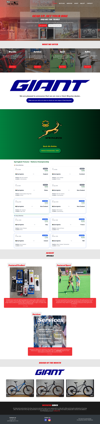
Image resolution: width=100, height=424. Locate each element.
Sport (76, 3)
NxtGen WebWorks (88, 420)
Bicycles (62, 3)
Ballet (82, 3)
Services (69, 3)
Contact (90, 3)
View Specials (42, 25)
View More (12, 66)
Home (55, 3)
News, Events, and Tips (55, 25)
